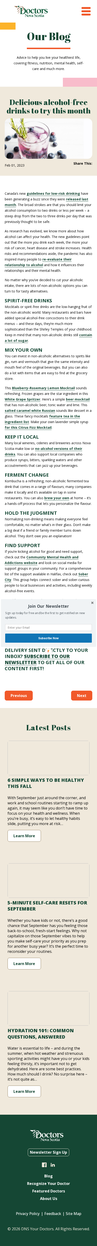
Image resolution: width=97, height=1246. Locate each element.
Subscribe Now (48, 638)
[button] (48, 606)
